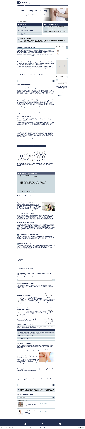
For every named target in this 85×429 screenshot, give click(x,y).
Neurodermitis (20, 26)
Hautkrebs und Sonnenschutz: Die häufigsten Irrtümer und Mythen (63, 81)
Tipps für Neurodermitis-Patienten (22, 31)
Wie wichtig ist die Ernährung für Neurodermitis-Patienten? (25, 30)
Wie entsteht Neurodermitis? (22, 27)
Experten (36, 5)
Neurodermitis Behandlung (22, 34)
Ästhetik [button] (25, 5)
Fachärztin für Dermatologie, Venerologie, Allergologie (30, 410)
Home (18, 21)
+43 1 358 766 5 (43, 402)
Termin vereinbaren (44, 403)
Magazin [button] (31, 5)
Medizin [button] (20, 5)
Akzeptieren (81, 427)
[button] (64, 66)
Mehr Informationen (43, 427)
